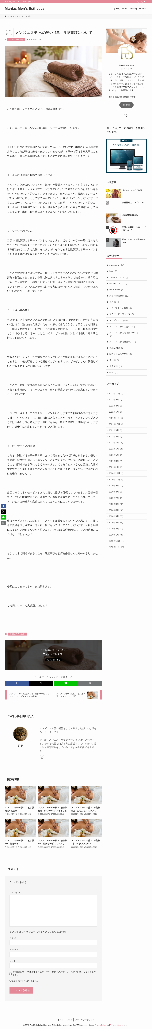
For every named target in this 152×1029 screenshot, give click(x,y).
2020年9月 (116, 485)
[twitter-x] (138, 1)
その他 (114, 302)
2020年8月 (115, 492)
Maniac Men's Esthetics (25, 8)
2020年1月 (116, 535)
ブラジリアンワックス (121, 314)
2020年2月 (116, 529)
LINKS (69, 1020)
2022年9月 (115, 399)
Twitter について (118, 277)
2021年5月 (115, 455)
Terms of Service (117, 1025)
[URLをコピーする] (90, 683)
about (126, 105)
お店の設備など (119, 296)
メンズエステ (118, 320)
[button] (17, 683)
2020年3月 (116, 522)
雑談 (113, 372)
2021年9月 (115, 430)
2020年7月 (115, 498)
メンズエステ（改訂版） (122, 341)
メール (14, 949)
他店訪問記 (116, 348)
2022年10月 (116, 393)
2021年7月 (116, 442)
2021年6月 (116, 449)
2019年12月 (116, 541)
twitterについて (118, 283)
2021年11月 (116, 418)
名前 (13, 938)
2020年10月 (116, 479)
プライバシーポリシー (84, 1020)
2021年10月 (116, 424)
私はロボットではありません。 (26, 981)
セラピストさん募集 (120, 308)
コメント (15, 892)
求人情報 (115, 366)
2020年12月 (116, 473)
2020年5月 (116, 510)
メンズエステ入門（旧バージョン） (126, 334)
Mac (113, 271)
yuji (20, 745)
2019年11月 (116, 547)
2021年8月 (115, 436)
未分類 (114, 360)
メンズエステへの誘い (16, 39)
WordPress (116, 289)
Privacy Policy (100, 1025)
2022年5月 (115, 412)
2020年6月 (116, 504)
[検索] (145, 1)
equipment (116, 265)
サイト (13, 961)
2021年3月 (115, 461)
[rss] (141, 1)
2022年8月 (115, 406)
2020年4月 (116, 516)
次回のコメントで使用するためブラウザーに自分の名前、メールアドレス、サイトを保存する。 (54, 973)
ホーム (60, 1020)
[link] (42, 757)
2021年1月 (115, 467)
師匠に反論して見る (120, 354)
